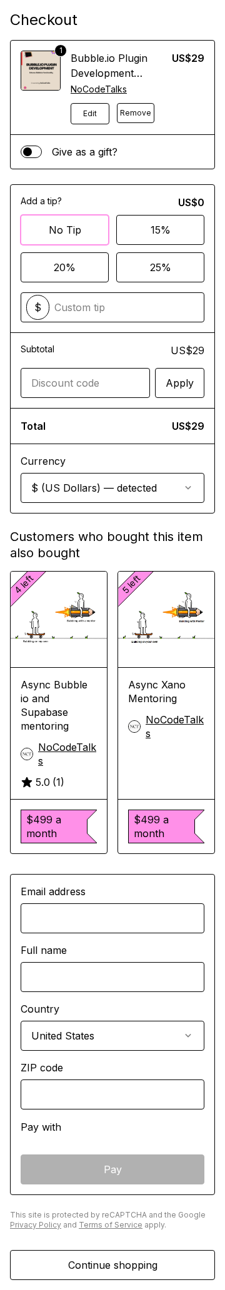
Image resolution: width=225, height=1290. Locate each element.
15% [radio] (161, 230)
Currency (43, 461)
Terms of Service (110, 1224)
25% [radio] (160, 267)
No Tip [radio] (65, 230)
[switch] (31, 152)
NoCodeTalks (99, 89)
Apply (180, 383)
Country (40, 1009)
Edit (90, 113)
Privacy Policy (35, 1224)
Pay (113, 1169)
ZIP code (42, 1067)
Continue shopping (113, 1265)
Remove (135, 112)
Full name (44, 950)
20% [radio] (65, 267)
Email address (53, 891)
